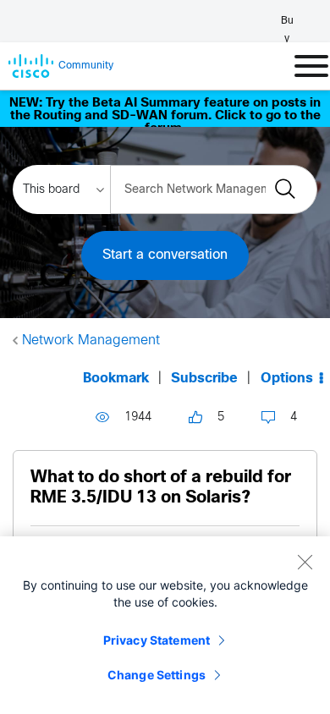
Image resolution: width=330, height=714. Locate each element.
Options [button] (287, 378)
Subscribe (204, 378)
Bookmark (116, 378)
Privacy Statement (156, 640)
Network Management (91, 340)
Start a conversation (165, 255)
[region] (165, 625)
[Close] (304, 561)
